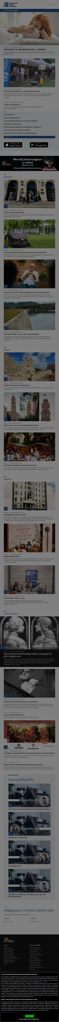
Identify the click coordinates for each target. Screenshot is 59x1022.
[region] (29, 997)
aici (12, 991)
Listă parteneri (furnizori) (8, 1012)
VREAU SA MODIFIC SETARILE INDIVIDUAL (29, 1019)
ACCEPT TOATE (29, 1016)
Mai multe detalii (44, 981)
